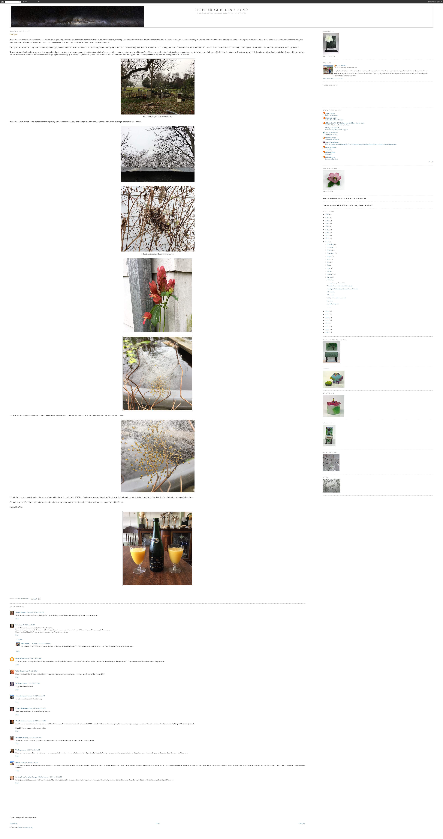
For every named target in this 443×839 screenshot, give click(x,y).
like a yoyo (330, 301)
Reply (17, 618)
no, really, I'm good (332, 304)
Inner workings (330, 152)
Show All (431, 162)
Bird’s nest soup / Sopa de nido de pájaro (336, 130)
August (329, 256)
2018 (327, 238)
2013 (327, 320)
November (330, 247)
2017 (327, 241)
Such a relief (328, 154)
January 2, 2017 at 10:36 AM (41, 643)
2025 (327, 217)
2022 (327, 226)
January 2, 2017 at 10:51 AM (31, 750)
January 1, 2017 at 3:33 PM (26, 625)
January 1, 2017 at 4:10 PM (32, 658)
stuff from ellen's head (221, 10)
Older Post (302, 823)
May (328, 265)
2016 (327, 311)
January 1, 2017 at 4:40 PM (28, 671)
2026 (327, 214)
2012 (327, 323)
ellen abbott (25, 643)
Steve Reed (18, 737)
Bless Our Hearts (330, 147)
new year (329, 307)
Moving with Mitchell (332, 128)
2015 (327, 314)
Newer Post (13, 823)
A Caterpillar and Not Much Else (334, 120)
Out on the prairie (21, 696)
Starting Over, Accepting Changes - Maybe (29, 777)
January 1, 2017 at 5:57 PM (31, 683)
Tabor (17, 671)
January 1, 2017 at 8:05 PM (37, 708)
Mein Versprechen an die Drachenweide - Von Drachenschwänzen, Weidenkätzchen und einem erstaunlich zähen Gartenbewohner (360, 144)
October (329, 250)
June (328, 262)
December (330, 244)
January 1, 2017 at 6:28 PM (36, 696)
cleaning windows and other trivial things (340, 286)
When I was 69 (330, 113)
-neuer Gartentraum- (332, 142)
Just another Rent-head (331, 159)
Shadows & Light (330, 118)
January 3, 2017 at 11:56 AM (53, 777)
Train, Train (328, 149)
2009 (327, 332)
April (329, 268)
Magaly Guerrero (21, 721)
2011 (327, 326)
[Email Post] (39, 599)
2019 (327, 235)
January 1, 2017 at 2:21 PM (35, 612)
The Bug (18, 750)
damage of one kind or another (336, 298)
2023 (327, 223)
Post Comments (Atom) (25, 828)
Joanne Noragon (20, 612)
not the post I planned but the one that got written (342, 289)
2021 (327, 229)
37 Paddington (330, 157)
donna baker (19, 658)
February (330, 274)
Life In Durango (330, 137)
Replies (20, 639)
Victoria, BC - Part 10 (331, 134)
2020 (327, 232)
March (329, 271)
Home (158, 823)
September (330, 253)
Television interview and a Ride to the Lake (337, 125)
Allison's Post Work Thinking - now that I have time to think (344, 123)
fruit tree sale (331, 292)
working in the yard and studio (336, 283)
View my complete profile (333, 78)
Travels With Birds (331, 132)
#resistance (330, 280)
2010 (327, 329)
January (329, 277)
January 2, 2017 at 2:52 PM (29, 762)
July (328, 259)
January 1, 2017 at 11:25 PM (37, 721)
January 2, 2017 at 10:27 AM (32, 737)
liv (16, 625)
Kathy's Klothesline (21, 708)
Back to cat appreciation (331, 115)
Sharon (17, 762)
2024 (327, 220)
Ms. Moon (18, 683)
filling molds (331, 295)
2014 (327, 317)
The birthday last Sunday (332, 139)
